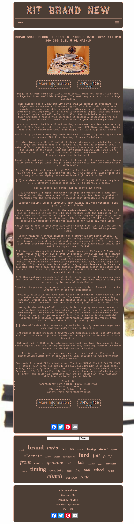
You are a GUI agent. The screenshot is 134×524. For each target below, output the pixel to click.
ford (84, 455)
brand (36, 447)
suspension (69, 456)
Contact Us (68, 495)
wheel (99, 469)
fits (72, 449)
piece (25, 471)
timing (38, 469)
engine (57, 457)
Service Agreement (68, 504)
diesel (103, 449)
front (25, 462)
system (114, 449)
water (100, 464)
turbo (52, 447)
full (96, 455)
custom (91, 463)
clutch (54, 476)
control (38, 463)
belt (64, 449)
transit (22, 450)
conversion (111, 463)
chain (80, 449)
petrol (70, 463)
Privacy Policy (68, 500)
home (111, 470)
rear (84, 476)
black (69, 471)
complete (56, 470)
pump (108, 456)
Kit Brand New (68, 490)
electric (33, 456)
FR (71, 509)
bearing (91, 449)
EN (64, 509)
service (71, 477)
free (78, 470)
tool (87, 470)
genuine (55, 462)
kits (81, 462)
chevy (48, 456)
